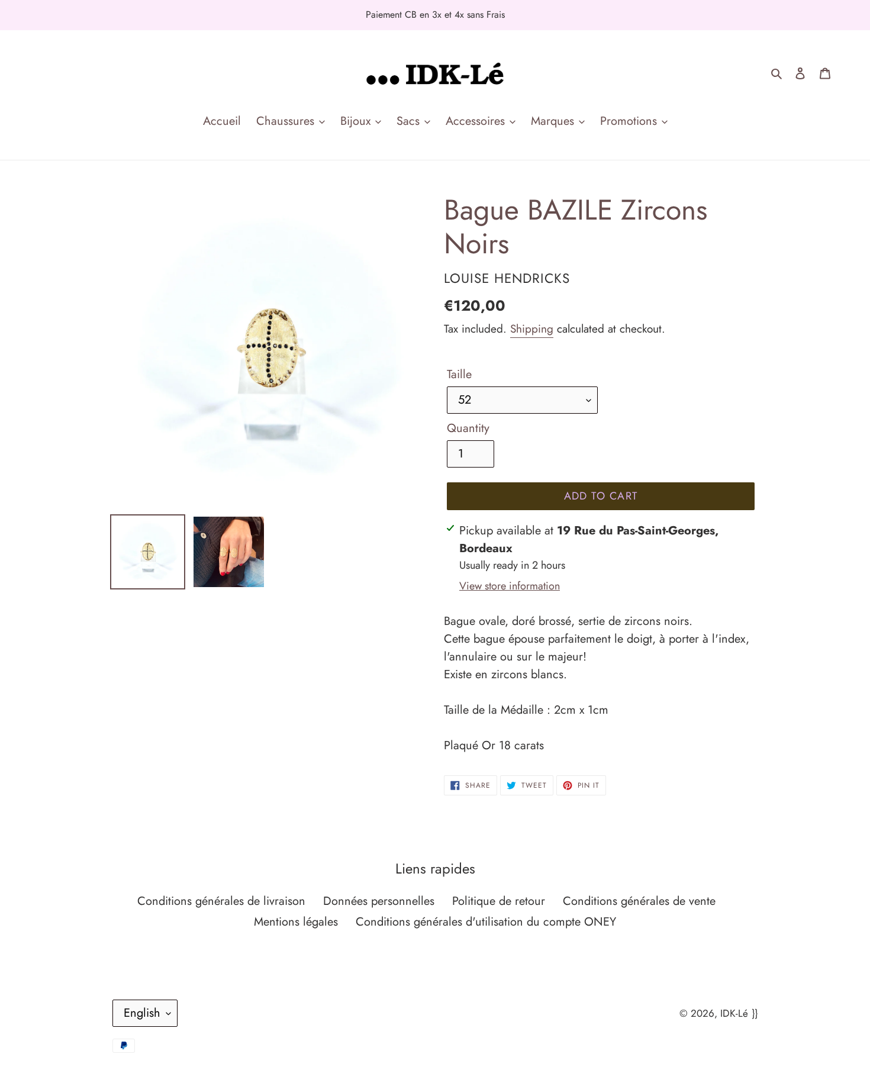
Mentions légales (296, 921)
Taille (459, 374)
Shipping (531, 329)
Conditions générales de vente (639, 901)
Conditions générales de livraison (221, 901)
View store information (509, 586)
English (142, 1012)
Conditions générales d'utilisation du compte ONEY (486, 921)
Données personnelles (378, 901)
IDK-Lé (734, 1013)
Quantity (468, 428)
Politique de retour (498, 901)
